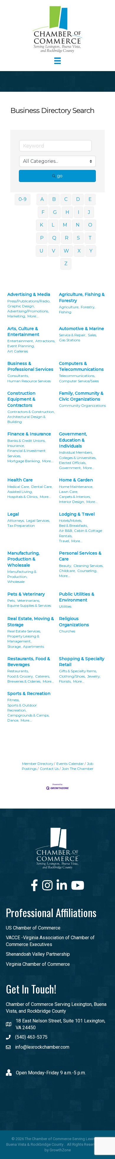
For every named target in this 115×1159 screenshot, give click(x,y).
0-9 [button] (23, 199)
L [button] (53, 225)
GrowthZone (60, 1150)
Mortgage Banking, (24, 461)
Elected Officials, (72, 462)
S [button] (78, 238)
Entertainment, (20, 341)
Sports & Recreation (28, 693)
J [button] (89, 212)
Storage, (14, 646)
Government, (70, 467)
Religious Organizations (74, 621)
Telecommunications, (77, 375)
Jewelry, (94, 676)
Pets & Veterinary (26, 594)
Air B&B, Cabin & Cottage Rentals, (80, 533)
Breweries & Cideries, (24, 681)
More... (33, 316)
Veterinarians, (28, 600)
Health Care (20, 480)
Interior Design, (72, 501)
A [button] (42, 199)
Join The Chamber (77, 768)
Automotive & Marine (81, 328)
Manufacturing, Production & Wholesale (23, 559)
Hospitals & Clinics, (22, 496)
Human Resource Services (29, 381)
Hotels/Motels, (70, 520)
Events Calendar (70, 763)
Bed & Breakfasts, (73, 525)
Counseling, (87, 570)
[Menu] (57, 60)
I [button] (78, 212)
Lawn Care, (68, 491)
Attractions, (45, 341)
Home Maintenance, (76, 486)
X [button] (79, 251)
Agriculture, (69, 307)
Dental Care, (41, 486)
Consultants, (18, 375)
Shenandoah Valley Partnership (38, 954)
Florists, (65, 681)
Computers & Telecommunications (81, 366)
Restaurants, (18, 671)
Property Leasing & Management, (23, 638)
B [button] (54, 199)
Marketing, (16, 316)
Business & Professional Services (30, 366)
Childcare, (67, 570)
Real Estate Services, (24, 631)
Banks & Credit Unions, (26, 440)
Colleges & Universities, (77, 457)
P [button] (42, 238)
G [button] (55, 212)
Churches (67, 631)
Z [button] (66, 263)
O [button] (90, 225)
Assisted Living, (20, 491)
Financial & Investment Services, (26, 453)
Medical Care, (18, 486)
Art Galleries (17, 351)
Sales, (92, 335)
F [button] (43, 212)
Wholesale (15, 581)
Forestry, (88, 307)
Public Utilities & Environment (76, 597)
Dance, (13, 720)
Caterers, (42, 676)
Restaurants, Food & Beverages (28, 661)
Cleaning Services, (88, 565)
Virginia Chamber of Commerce (38, 964)
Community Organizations (82, 405)
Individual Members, (76, 452)
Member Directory (37, 763)
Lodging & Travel (77, 514)
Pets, (11, 600)
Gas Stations (69, 340)
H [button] (67, 212)
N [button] (78, 225)
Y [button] (90, 251)
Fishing (65, 312)
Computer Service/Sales (79, 381)
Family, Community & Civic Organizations (81, 396)
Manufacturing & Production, (21, 574)
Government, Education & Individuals (73, 440)
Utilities (65, 606)
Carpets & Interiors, (75, 496)
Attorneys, (16, 520)
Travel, (64, 541)
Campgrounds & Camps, (28, 715)
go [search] (60, 175)
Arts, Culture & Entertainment (23, 331)
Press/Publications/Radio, (28, 301)
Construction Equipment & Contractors (21, 399)
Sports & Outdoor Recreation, (22, 707)
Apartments (33, 646)
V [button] (53, 251)
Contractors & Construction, (31, 411)
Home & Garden (76, 480)
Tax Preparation (21, 525)
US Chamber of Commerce (33, 928)
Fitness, (13, 700)
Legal (13, 514)
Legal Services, (38, 520)
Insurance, (16, 445)
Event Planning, (21, 346)
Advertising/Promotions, (28, 311)
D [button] (78, 199)
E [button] (90, 199)
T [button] (90, 238)
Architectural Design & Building (26, 419)
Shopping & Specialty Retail (81, 661)
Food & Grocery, (20, 676)
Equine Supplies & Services (29, 605)
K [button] (41, 225)
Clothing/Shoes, (72, 676)
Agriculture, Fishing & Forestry (82, 297)
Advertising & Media (28, 294)
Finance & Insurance (29, 434)
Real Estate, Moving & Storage (30, 621)
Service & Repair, (72, 335)
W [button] (66, 251)
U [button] (41, 251)
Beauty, (65, 565)
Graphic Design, (21, 306)
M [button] (65, 225)
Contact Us (49, 768)
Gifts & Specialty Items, (78, 671)
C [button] (66, 199)
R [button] (66, 238)
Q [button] (54, 238)
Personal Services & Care (80, 556)
